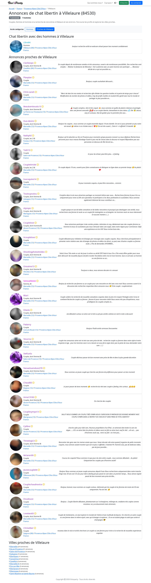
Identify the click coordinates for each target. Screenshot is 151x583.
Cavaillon (13, 561)
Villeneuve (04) (29, 475)
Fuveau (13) (27, 141)
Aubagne (13, 554)
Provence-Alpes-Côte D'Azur (35, 8)
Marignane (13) (29, 417)
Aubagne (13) (28, 199)
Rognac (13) (28, 388)
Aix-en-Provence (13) (31, 228)
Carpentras (14, 559)
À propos (108, 3)
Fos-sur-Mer (15, 566)
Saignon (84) (28, 533)
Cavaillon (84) (28, 68)
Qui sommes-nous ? (95, 3)
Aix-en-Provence (16, 549)
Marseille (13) (28, 83)
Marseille (13, 546)
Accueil (11, 8)
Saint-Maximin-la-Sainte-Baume (22, 573)
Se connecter (136, 3)
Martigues (14, 556)
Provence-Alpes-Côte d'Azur (46, 48)
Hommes (29, 29)
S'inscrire (123, 3)
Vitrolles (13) (28, 272)
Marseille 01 (15, 564)
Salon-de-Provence (17, 551)
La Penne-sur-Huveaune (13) (34, 112)
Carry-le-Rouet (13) (30, 330)
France (19, 8)
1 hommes (26, 18)
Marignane (14, 569)
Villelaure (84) (28, 48)
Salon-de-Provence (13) (32, 155)
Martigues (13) (29, 213)
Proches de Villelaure (45, 29)
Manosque (14, 571)
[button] (116, 3)
